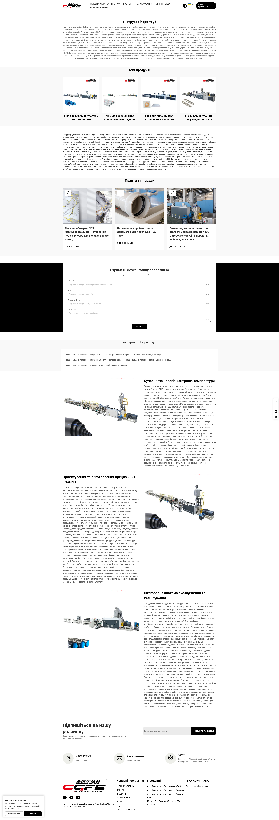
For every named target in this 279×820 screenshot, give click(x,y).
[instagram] (65, 797)
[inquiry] (275, 401)
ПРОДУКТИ (127, 4)
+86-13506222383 (83, 760)
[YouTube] (275, 411)
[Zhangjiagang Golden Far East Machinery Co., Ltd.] (74, 5)
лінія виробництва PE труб (117, 355)
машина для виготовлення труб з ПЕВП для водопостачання (94, 360)
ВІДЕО (168, 4)
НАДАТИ (139, 326)
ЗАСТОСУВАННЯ (144, 4)
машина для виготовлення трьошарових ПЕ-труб (148, 360)
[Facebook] (275, 406)
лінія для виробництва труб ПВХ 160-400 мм (80, 117)
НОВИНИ (159, 4)
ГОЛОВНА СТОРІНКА (99, 4)
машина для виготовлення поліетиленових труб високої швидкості (96, 365)
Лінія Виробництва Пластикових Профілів (165, 790)
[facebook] (71, 797)
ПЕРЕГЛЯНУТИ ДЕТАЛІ (80, 95)
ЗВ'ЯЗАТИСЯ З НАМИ (99, 7)
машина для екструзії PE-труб (147, 355)
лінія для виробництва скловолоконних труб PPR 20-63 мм (120, 118)
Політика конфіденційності (197, 786)
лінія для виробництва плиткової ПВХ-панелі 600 (159, 117)
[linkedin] (275, 416)
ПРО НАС (115, 4)
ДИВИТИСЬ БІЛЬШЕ (73, 247)
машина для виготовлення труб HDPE (83, 355)
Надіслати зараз (204, 730)
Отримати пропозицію (203, 5)
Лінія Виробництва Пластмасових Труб (164, 786)
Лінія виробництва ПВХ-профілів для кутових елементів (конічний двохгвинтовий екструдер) (198, 118)
